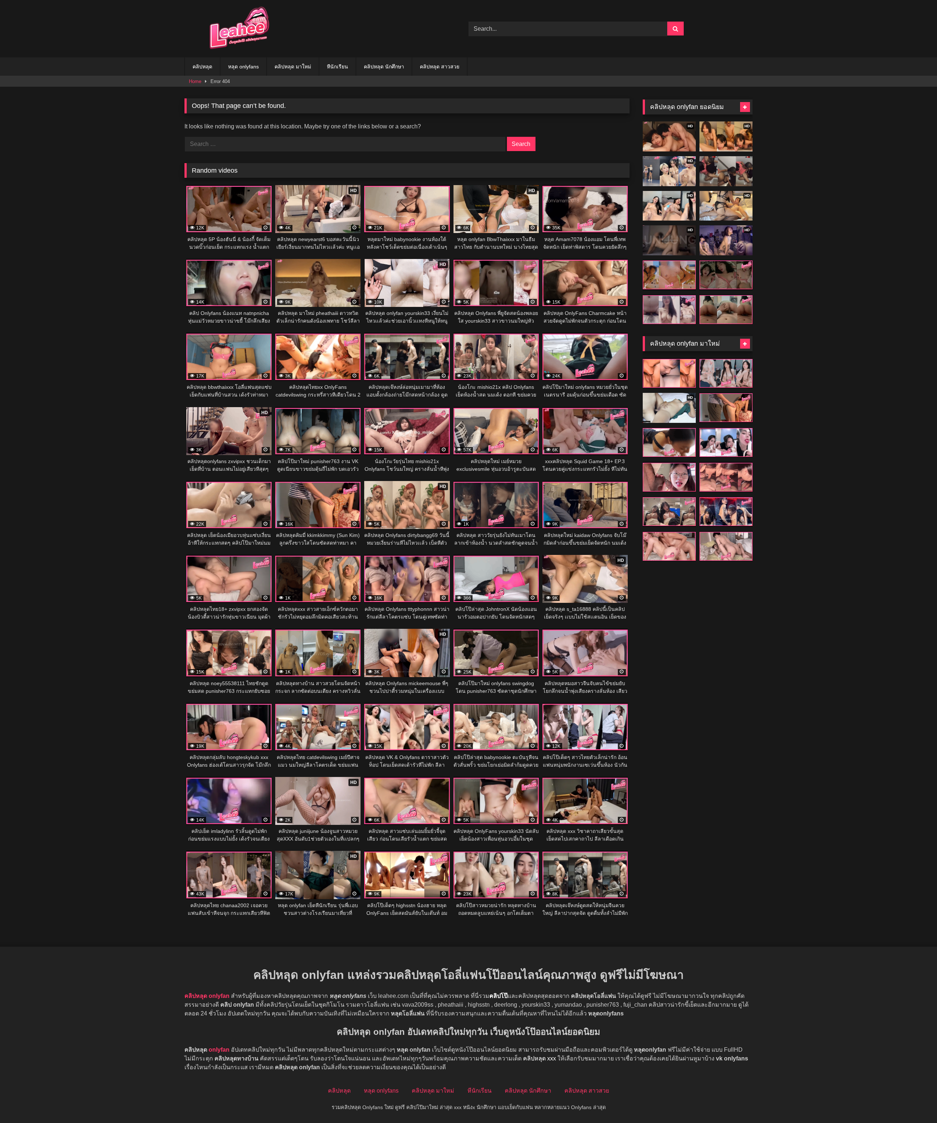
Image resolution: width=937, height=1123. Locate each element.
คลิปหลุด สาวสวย (439, 67)
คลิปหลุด (202, 67)
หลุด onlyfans (243, 67)
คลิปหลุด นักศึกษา (384, 67)
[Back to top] (914, 1101)
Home (195, 81)
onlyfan (219, 1050)
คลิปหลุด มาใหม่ (293, 67)
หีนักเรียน (337, 67)
